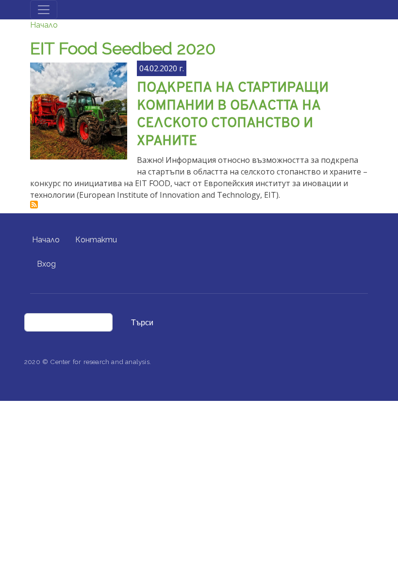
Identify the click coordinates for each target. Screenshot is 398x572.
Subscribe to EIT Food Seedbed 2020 (34, 204)
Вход (46, 264)
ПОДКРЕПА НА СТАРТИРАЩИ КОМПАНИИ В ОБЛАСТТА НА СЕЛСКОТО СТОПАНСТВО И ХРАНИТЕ (233, 114)
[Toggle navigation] (43, 9)
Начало (44, 25)
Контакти (96, 239)
